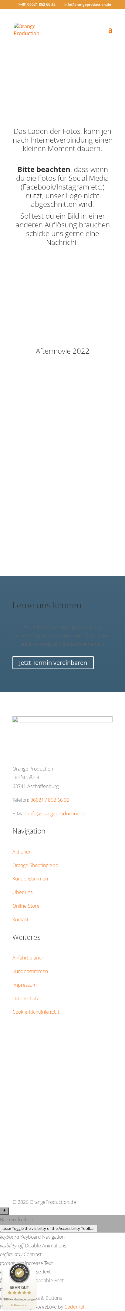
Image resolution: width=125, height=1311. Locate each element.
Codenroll (75, 1306)
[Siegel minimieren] (33, 1272)
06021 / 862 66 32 (49, 800)
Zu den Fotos (62, 71)
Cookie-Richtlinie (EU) (35, 1012)
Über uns (22, 892)
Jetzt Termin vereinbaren (53, 663)
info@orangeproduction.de (57, 813)
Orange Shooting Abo (35, 865)
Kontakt (20, 919)
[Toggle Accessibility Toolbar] (4, 1211)
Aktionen (22, 851)
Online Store (25, 906)
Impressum (24, 985)
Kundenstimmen (30, 878)
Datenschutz (25, 998)
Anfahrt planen (28, 957)
